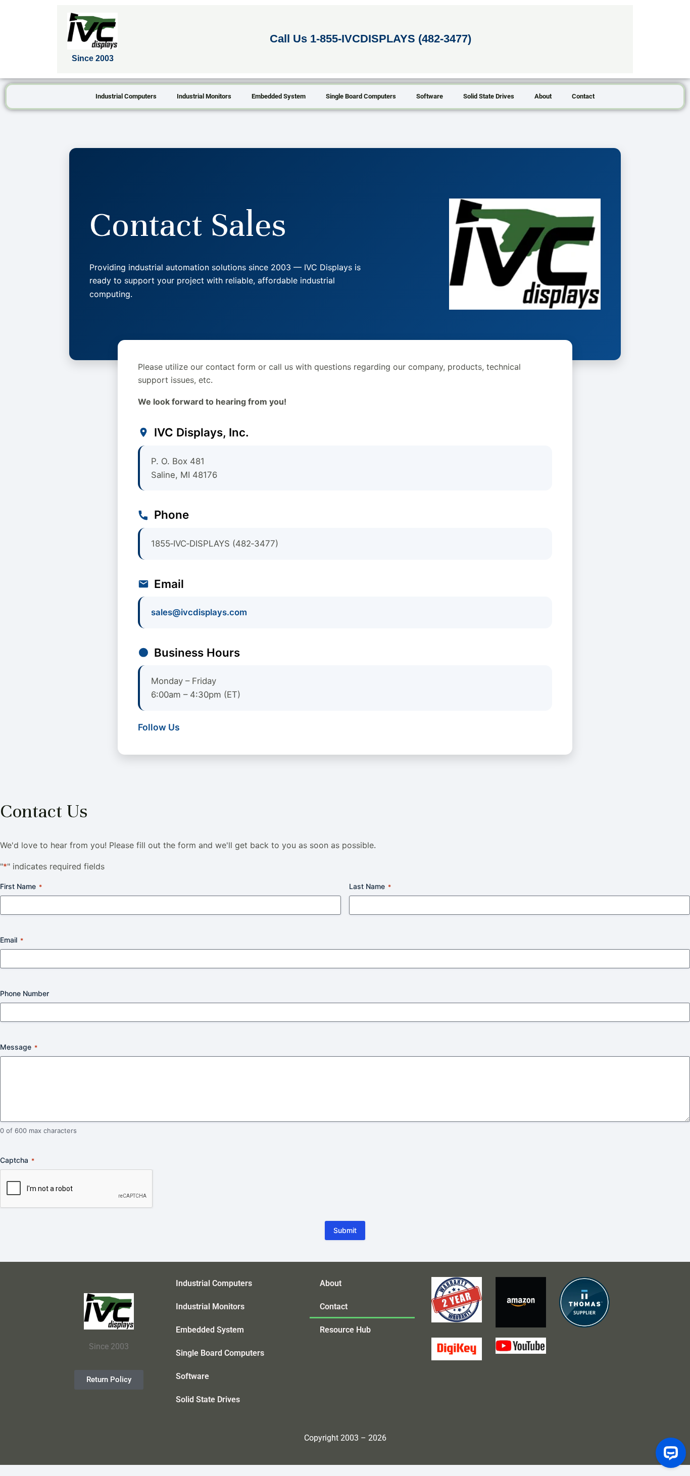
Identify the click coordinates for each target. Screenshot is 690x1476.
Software (429, 96)
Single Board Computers (361, 96)
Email (11, 940)
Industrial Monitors (204, 96)
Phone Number (24, 993)
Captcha (17, 1160)
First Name (21, 886)
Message (18, 1047)
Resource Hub (345, 1330)
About (543, 96)
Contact (583, 96)
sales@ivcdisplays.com (199, 612)
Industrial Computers (126, 96)
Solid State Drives (488, 96)
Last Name (370, 886)
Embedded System (279, 96)
